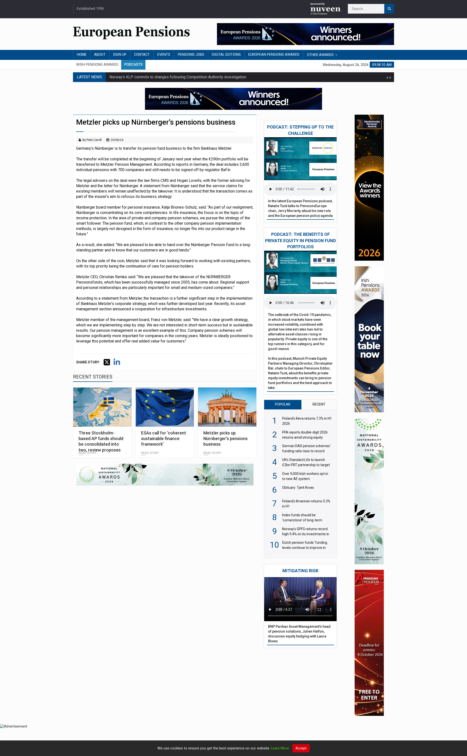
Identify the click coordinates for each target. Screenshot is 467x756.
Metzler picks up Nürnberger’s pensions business (225, 438)
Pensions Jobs (191, 55)
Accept (301, 748)
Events (163, 55)
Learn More (280, 748)
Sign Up (119, 55)
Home (82, 55)
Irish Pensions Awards (97, 65)
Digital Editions (226, 55)
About (100, 55)
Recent (319, 404)
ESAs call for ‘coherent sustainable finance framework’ (163, 438)
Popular (282, 404)
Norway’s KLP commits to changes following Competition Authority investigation (177, 77)
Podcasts (133, 65)
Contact (142, 55)
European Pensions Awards (273, 55)
